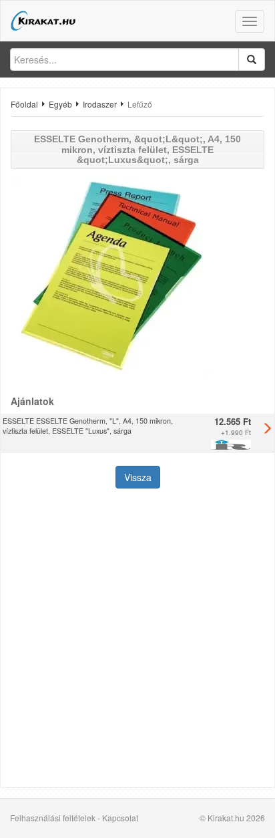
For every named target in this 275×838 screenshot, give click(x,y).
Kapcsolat (120, 817)
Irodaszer (100, 104)
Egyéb (60, 104)
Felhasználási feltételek (52, 817)
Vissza (138, 477)
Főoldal (24, 104)
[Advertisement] (137, 639)
